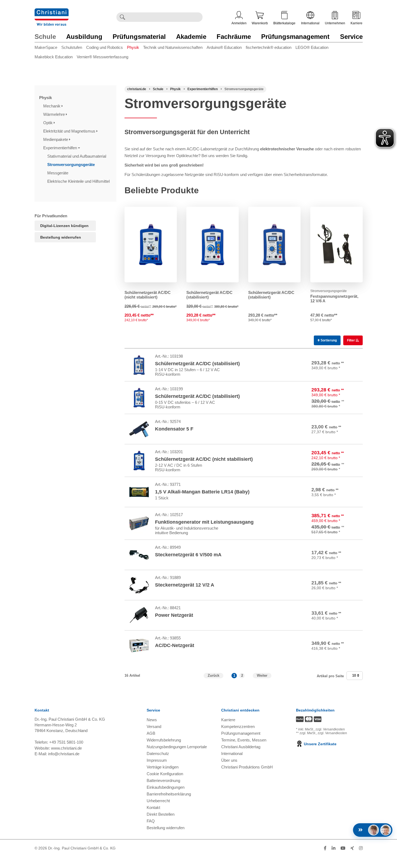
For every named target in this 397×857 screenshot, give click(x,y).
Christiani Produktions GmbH (247, 767)
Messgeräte (58, 173)
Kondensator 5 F (174, 429)
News (152, 719)
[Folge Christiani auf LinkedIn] (333, 848)
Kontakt (153, 807)
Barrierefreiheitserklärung (169, 794)
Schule (45, 36)
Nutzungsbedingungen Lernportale (177, 746)
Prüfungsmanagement (295, 36)
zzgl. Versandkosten (330, 729)
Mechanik (52, 106)
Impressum (157, 760)
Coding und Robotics (104, 47)
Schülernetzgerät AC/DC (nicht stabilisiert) (148, 294)
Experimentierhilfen (60, 147)
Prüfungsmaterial (139, 36)
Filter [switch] (351, 340)
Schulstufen (71, 47)
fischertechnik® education (268, 47)
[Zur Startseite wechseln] (52, 11)
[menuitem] (48, 48)
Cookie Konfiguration (165, 773)
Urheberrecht (158, 800)
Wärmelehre (54, 114)
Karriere (356, 23)
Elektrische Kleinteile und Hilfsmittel (79, 181)
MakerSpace (46, 47)
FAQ (151, 821)
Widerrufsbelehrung (164, 740)
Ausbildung (84, 36)
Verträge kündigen (163, 767)
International (310, 23)
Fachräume (234, 36)
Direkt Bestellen (160, 814)
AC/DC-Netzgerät (174, 645)
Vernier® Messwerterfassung (102, 57)
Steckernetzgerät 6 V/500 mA (188, 554)
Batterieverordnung (163, 780)
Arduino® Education (224, 47)
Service (351, 36)
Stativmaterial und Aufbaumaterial (77, 156)
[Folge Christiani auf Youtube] (343, 848)
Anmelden (239, 23)
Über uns (229, 760)
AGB (151, 733)
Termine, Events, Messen (243, 740)
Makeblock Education (54, 57)
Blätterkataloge (284, 23)
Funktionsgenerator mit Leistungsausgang (204, 522)
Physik (133, 47)
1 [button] (234, 675)
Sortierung (328, 340)
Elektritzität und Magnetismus (69, 131)
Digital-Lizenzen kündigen (64, 225)
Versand (154, 726)
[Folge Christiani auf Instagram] (361, 848)
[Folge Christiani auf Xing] (352, 848)
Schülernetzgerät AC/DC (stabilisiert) (197, 363)
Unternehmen (335, 23)
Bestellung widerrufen (60, 237)
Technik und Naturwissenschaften (173, 47)
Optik (48, 122)
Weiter (262, 675)
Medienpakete (56, 139)
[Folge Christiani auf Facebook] (325, 848)
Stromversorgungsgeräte (71, 164)
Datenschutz (158, 753)
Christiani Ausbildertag (240, 746)
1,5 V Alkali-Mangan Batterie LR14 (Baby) (202, 491)
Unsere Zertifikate (320, 744)
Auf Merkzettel (343, 372)
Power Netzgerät (174, 615)
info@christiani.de (63, 753)
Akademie (191, 36)
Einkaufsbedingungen (165, 787)
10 (354, 675)
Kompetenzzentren (238, 726)
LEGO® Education (311, 47)
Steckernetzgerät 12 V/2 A (184, 585)
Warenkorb (260, 23)
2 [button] (242, 675)
